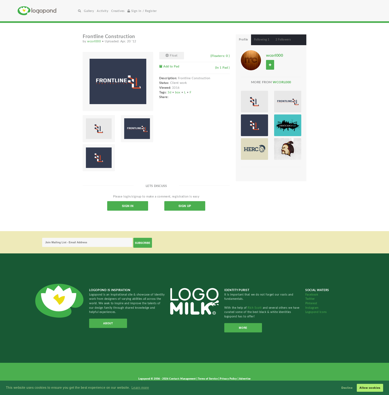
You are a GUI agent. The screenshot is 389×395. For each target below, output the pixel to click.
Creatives (118, 11)
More (243, 328)
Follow (270, 64)
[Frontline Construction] (254, 101)
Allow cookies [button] (369, 387)
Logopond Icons (316, 312)
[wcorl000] (251, 60)
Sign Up (184, 206)
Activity (102, 11)
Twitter (310, 298)
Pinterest (311, 303)
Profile (243, 39)
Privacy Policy (228, 379)
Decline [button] (347, 387)
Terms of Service (208, 379)
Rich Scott (255, 307)
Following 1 (261, 39)
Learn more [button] (140, 387)
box (178, 92)
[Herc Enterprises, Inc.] (254, 149)
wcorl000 (94, 41)
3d (170, 92)
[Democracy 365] (287, 125)
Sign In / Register (143, 11)
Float (173, 55)
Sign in (128, 206)
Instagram (312, 307)
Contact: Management (183, 379)
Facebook (311, 294)
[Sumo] (287, 149)
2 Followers (283, 39)
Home (47, 10)
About (108, 323)
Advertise (245, 379)
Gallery (89, 11)
